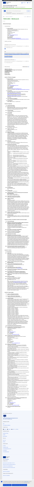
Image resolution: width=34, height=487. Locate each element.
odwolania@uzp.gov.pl (12, 402)
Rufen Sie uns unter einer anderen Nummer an (9, 464)
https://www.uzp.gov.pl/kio (15, 334)
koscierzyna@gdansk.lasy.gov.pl (13, 85)
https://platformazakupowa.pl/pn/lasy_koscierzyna (22, 89)
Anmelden (24, 2)
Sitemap (4, 441)
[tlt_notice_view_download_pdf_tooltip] (5, 54)
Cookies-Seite (26, 481)
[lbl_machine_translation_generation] (15, 59)
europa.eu (7, 459)
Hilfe (3, 423)
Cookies (4, 434)
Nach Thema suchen (19, 13)
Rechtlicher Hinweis (5, 433)
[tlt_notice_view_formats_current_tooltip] (28, 66)
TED (3, 16)
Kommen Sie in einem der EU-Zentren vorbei (9, 467)
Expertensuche (14, 13)
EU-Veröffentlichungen (6, 451)
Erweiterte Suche (9, 13)
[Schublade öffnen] (4, 21)
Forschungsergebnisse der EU (7, 448)
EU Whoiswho (5, 450)
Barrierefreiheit (5, 436)
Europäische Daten (5, 447)
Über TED (4, 440)
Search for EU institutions (6, 471)
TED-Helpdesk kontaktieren (6, 425)
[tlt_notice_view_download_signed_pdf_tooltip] (5, 48)
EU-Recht (4, 445)
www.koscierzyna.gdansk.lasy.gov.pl (16, 88)
